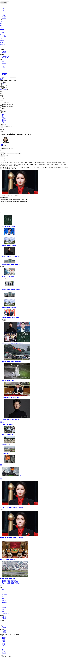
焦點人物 (4, 51)
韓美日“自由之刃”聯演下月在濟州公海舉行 (10, 582)
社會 (1, 27)
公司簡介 (4, 67)
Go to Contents (2, 0)
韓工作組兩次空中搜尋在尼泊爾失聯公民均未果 (8, 578)
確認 (1, 131)
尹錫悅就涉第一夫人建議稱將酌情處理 (9, 208)
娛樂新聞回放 (2, 44)
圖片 (1, 34)
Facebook (4, 16)
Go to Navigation (8, 0)
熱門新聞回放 (2, 42)
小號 (4, 158)
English (3, 640)
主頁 (1, 585)
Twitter (3, 17)
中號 (4, 159)
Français (3, 644)
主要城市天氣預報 (5, 56)
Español (3, 643)
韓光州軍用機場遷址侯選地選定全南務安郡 (10, 581)
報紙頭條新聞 (2, 46)
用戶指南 (4, 74)
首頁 (3, 66)
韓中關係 (2, 32)
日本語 (3, 641)
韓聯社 (1, 79)
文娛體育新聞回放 (5, 613)
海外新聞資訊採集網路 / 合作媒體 (8, 72)
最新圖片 (4, 35)
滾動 (1, 21)
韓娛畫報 (4, 36)
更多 (1, 421)
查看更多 (3, 83)
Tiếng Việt (4, 645)
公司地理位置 (4, 73)
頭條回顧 (2, 40)
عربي (3, 642)
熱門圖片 (2, 422)
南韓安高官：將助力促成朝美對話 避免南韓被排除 (11, 583)
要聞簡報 (4, 618)
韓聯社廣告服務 (5, 57)
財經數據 (4, 52)
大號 (4, 160)
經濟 (1, 25)
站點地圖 (4, 63)
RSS (3, 61)
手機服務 (4, 627)
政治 (1, 23)
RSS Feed (4, 18)
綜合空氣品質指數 (3, 89)
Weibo (3, 14)
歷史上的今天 (4, 602)
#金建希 (1, 78)
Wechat (3, 15)
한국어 (3, 639)
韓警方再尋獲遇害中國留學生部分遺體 (9, 580)
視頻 (1, 38)
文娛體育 (2, 29)
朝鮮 (3, 119)
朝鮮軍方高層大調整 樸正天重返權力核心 (7, 559)
